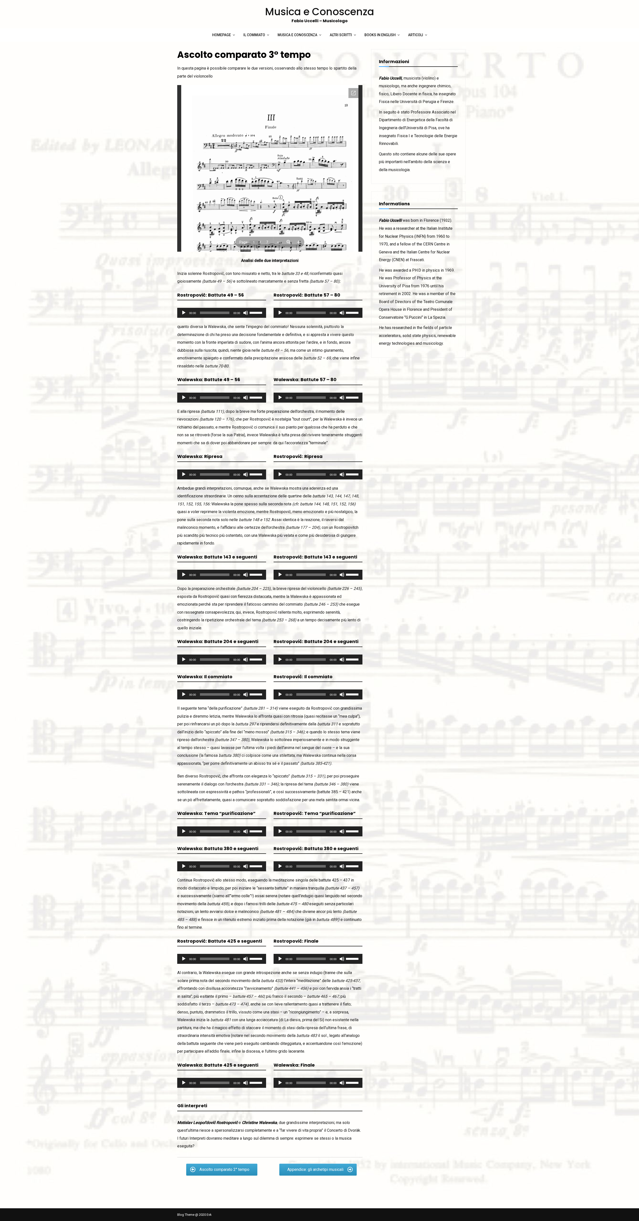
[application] (221, 313)
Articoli (415, 35)
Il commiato (254, 35)
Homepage (221, 35)
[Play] (183, 312)
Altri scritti (341, 35)
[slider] (257, 312)
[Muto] (245, 312)
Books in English (380, 35)
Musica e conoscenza (297, 35)
